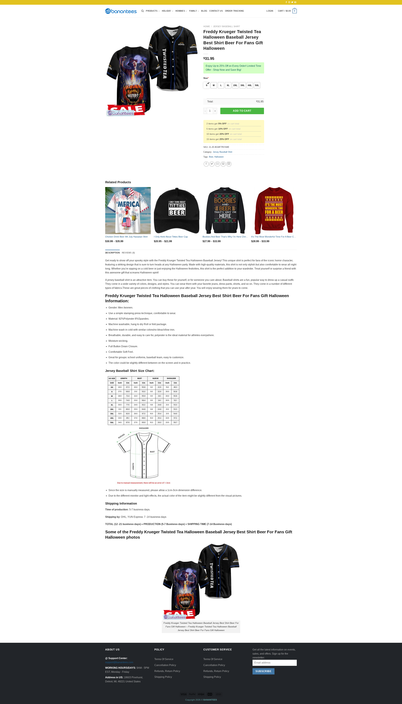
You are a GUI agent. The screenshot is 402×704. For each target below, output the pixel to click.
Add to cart (242, 110)
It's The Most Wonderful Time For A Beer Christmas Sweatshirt (274, 236)
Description (112, 253)
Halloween (219, 157)
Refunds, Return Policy (167, 671)
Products (152, 11)
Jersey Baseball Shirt (226, 26)
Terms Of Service (163, 659)
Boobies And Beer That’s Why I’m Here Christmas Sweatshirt (225, 236)
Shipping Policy (163, 677)
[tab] (112, 253)
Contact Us (216, 11)
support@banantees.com (119, 662)
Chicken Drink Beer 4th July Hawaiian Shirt (126, 236)
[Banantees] (121, 11)
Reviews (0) (128, 253)
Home (206, 26)
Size (206, 78)
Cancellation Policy (165, 665)
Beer (211, 157)
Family (193, 11)
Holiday (166, 11)
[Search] (142, 11)
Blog (204, 11)
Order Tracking (234, 11)
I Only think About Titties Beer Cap (171, 236)
